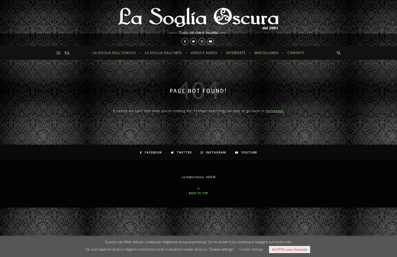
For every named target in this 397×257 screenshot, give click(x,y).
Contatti (295, 53)
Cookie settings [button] (251, 249)
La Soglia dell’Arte (163, 53)
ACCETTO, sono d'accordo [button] (289, 249)
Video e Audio (204, 53)
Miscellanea (266, 53)
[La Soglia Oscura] (198, 23)
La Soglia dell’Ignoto (114, 53)
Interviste (236, 53)
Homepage (275, 111)
